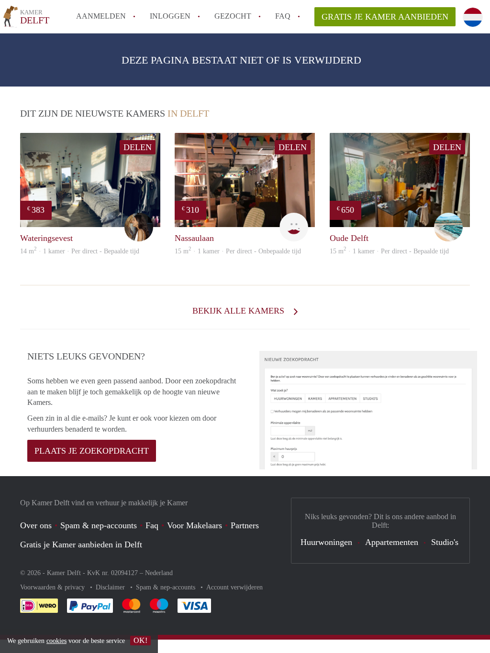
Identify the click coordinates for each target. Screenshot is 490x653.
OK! (140, 640)
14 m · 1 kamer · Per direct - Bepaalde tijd (79, 251)
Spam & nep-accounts (98, 525)
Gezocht (232, 16)
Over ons (36, 525)
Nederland (159, 573)
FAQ (282, 16)
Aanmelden (101, 16)
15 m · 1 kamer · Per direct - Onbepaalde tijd (238, 251)
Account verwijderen (234, 587)
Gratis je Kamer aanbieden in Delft (81, 544)
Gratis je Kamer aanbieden (385, 17)
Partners (245, 525)
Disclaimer (111, 587)
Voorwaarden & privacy (53, 587)
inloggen (170, 16)
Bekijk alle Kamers (239, 311)
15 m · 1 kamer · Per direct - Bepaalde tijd (389, 251)
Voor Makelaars (194, 525)
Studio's (444, 542)
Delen (137, 147)
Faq (151, 525)
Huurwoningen (326, 542)
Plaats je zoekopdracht (91, 451)
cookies (56, 640)
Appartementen (391, 542)
